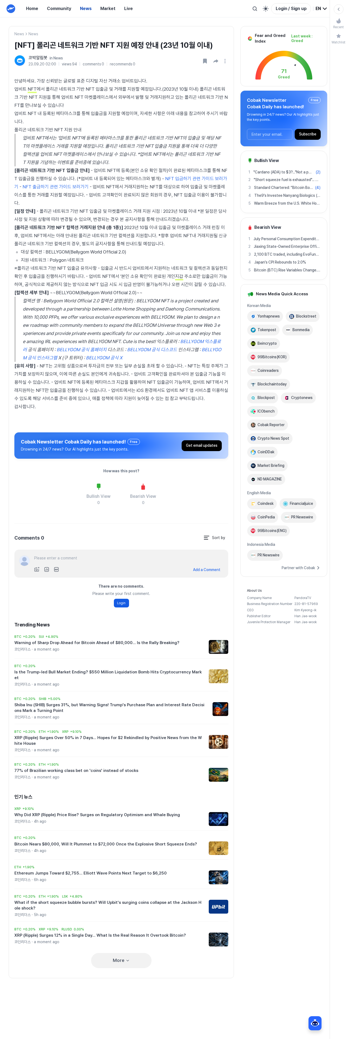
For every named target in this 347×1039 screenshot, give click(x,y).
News (86, 8)
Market (107, 8)
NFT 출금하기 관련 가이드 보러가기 (56, 186)
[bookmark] (205, 61)
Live (128, 8)
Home (32, 8)
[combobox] (321, 8)
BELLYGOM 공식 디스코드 (152, 349)
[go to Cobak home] (11, 8)
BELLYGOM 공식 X (104, 357)
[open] (225, 61)
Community (59, 8)
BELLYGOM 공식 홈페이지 (82, 349)
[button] (216, 61)
